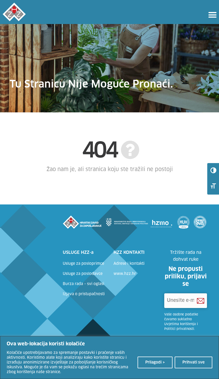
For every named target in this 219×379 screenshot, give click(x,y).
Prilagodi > (155, 362)
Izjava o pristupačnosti (84, 294)
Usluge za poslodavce (83, 274)
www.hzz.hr (125, 274)
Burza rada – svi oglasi (83, 284)
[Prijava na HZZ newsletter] (200, 301)
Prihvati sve (193, 362)
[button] (212, 14)
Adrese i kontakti (129, 264)
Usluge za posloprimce (83, 264)
